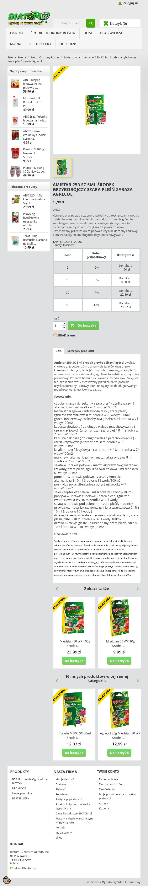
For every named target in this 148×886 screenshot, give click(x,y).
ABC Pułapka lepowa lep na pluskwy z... (32, 83)
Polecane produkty (23, 187)
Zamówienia (107, 789)
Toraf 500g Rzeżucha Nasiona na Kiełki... (35, 239)
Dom (87, 33)
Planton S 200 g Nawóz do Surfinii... (33, 153)
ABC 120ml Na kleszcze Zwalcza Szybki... (34, 199)
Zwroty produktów (110, 784)
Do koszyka (83, 325)
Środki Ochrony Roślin (53, 33)
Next (136, 587)
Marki (15, 43)
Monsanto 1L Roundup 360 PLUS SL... (32, 102)
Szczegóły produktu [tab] (80, 351)
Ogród (16, 33)
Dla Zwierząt (112, 33)
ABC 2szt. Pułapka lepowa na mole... (35, 118)
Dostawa (61, 784)
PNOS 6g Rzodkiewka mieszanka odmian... (31, 219)
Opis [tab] (58, 351)
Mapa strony (64, 832)
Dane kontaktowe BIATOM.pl (74, 813)
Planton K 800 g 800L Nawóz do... (34, 169)
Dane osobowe (108, 779)
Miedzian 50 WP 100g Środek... (75, 643)
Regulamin (62, 794)
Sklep (59, 837)
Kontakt (60, 827)
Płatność (61, 789)
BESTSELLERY (40, 43)
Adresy (103, 803)
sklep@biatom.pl (25, 868)
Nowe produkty (22, 793)
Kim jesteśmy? (65, 779)
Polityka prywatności (69, 799)
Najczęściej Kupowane (26, 71)
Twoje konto (108, 771)
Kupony (104, 808)
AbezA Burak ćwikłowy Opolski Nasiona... (34, 135)
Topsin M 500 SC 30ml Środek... (75, 735)
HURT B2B (67, 43)
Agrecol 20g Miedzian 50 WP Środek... (120, 735)
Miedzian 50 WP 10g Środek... (120, 643)
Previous (55, 587)
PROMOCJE (19, 788)
